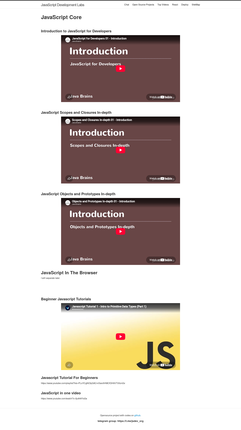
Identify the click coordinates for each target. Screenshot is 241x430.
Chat (126, 4)
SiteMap (196, 4)
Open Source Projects (143, 4)
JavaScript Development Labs (62, 4)
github (137, 415)
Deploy (184, 4)
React (175, 4)
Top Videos (163, 4)
